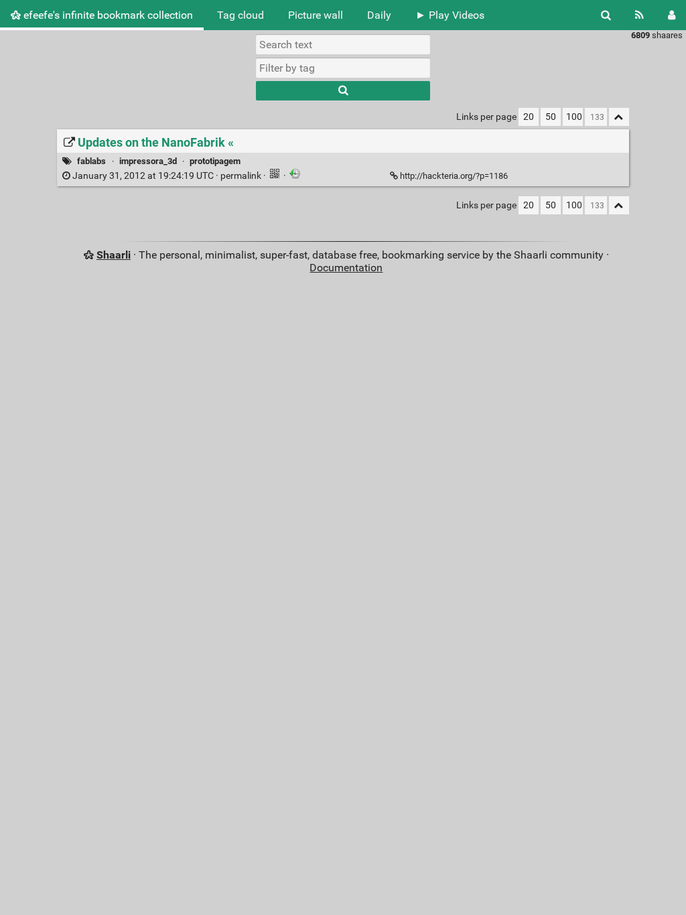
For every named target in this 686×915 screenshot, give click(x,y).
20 (528, 117)
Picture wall (315, 15)
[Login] (671, 15)
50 (550, 117)
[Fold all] (619, 117)
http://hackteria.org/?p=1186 (454, 176)
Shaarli (113, 255)
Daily (379, 15)
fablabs (91, 161)
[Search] (606, 15)
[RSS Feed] (639, 15)
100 (574, 117)
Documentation (346, 267)
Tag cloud (240, 15)
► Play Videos (449, 15)
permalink (166, 176)
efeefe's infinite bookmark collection (107, 15)
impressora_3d (148, 161)
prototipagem (215, 161)
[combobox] (343, 68)
